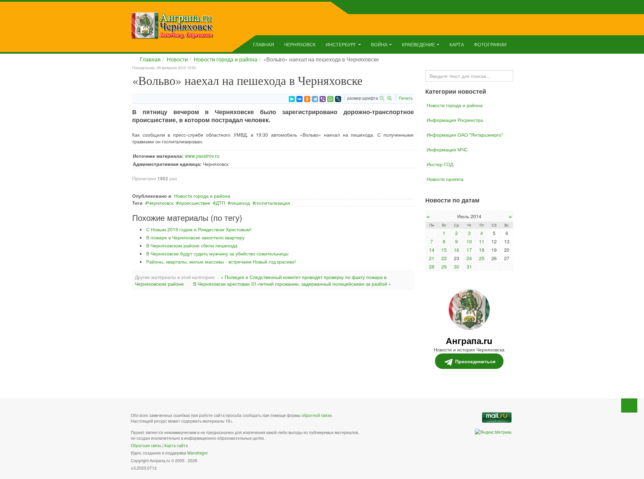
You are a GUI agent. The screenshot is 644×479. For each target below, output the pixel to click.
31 (469, 266)
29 (444, 266)
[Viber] (323, 99)
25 (481, 258)
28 (431, 266)
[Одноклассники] (307, 99)
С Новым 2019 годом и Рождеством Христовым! (199, 229)
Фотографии (490, 44)
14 (431, 249)
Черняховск (300, 44)
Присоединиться (475, 361)
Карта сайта (176, 445)
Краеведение (418, 44)
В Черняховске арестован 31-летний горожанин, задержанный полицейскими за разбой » (292, 283)
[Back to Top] (629, 405)
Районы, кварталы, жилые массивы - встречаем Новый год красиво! (221, 261)
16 (456, 249)
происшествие (194, 202)
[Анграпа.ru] (172, 24)
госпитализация (272, 202)
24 (469, 258)
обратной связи (317, 415)
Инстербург (341, 44)
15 (444, 249)
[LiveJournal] (338, 99)
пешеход (240, 202)
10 (469, 241)
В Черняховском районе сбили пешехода (191, 245)
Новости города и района (225, 59)
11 (481, 241)
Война (379, 44)
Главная (263, 44)
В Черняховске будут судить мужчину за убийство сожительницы (217, 253)
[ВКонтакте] (300, 99)
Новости (177, 59)
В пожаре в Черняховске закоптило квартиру (195, 237)
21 (431, 258)
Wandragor (197, 453)
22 (444, 258)
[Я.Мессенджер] (292, 99)
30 (456, 266)
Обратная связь (146, 445)
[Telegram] (315, 99)
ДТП (220, 202)
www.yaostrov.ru (202, 155)
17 (469, 249)
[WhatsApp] (330, 99)
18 (481, 249)
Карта (456, 44)
